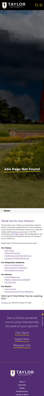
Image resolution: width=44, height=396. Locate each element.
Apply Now (22, 339)
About (22, 382)
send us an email (20, 232)
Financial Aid (10, 282)
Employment (22, 391)
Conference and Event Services (18, 256)
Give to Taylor (10, 289)
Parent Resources (12, 277)
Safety (22, 388)
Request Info (22, 345)
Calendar (22, 385)
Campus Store (22, 394)
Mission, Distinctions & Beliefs (17, 280)
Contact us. (6, 303)
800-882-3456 (17, 234)
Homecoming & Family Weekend (19, 292)
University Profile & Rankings (17, 258)
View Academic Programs (16, 268)
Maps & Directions (12, 253)
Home (7, 211)
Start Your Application (14, 265)
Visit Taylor (9, 251)
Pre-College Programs (14, 270)
